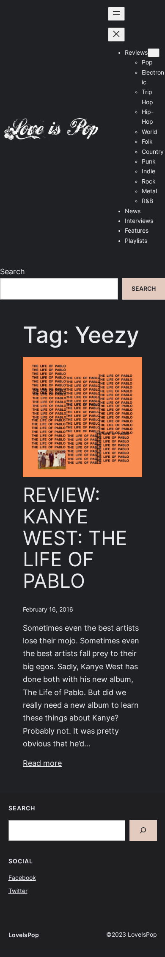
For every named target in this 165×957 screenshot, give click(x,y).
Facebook (22, 877)
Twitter (18, 890)
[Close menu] (116, 35)
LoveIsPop (23, 935)
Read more (42, 763)
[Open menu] (116, 14)
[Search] (143, 830)
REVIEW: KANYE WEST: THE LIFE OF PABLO (75, 538)
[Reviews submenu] (154, 52)
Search (12, 271)
